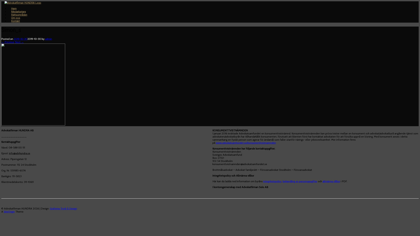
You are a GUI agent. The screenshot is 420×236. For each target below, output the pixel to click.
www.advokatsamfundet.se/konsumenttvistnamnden (246, 142)
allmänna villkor (331, 181)
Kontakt (15, 21)
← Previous (7, 42)
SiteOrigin (9, 211)
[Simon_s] (33, 124)
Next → (19, 42)
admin (48, 38)
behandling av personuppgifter (300, 181)
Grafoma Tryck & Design (63, 208)
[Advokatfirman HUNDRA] (22, 2)
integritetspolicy (272, 181)
